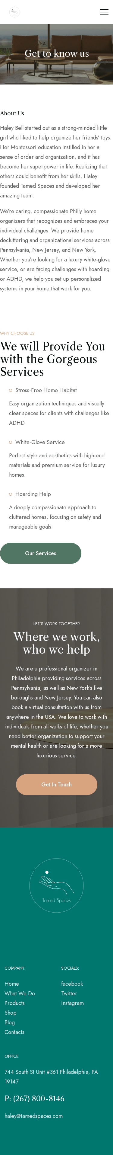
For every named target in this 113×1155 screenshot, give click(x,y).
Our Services (40, 553)
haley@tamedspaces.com (34, 1116)
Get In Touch (56, 785)
